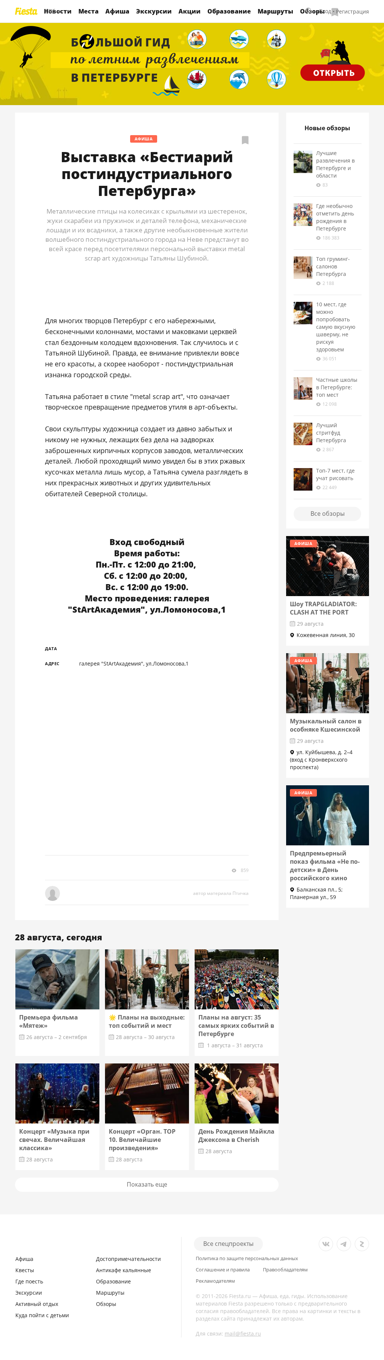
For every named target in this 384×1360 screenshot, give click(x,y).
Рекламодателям (215, 1281)
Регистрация (352, 11)
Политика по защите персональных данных (247, 1258)
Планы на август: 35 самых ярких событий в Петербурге (236, 1025)
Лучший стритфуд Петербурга (331, 433)
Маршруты (275, 11)
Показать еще (147, 1184)
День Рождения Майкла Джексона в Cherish (236, 1135)
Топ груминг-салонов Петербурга (333, 266)
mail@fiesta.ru (243, 1333)
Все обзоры (327, 513)
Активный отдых (36, 1303)
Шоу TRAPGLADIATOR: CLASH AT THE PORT (323, 608)
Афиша (117, 11)
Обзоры (106, 1303)
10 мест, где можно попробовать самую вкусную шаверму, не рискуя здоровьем (336, 327)
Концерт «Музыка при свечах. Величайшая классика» (54, 1139)
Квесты (24, 1270)
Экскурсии (154, 11)
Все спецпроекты (228, 1244)
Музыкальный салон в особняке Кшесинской (326, 725)
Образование (229, 11)
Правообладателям (285, 1270)
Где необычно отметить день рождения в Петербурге (335, 217)
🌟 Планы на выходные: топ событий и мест (147, 1021)
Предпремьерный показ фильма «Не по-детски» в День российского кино (325, 865)
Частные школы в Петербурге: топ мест (336, 387)
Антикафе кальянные (123, 1270)
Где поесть (29, 1281)
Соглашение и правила (223, 1270)
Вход (325, 11)
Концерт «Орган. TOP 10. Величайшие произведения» (142, 1139)
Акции (189, 11)
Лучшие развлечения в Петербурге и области (335, 164)
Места (88, 11)
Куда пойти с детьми (42, 1315)
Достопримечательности (128, 1258)
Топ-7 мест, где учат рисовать (335, 474)
